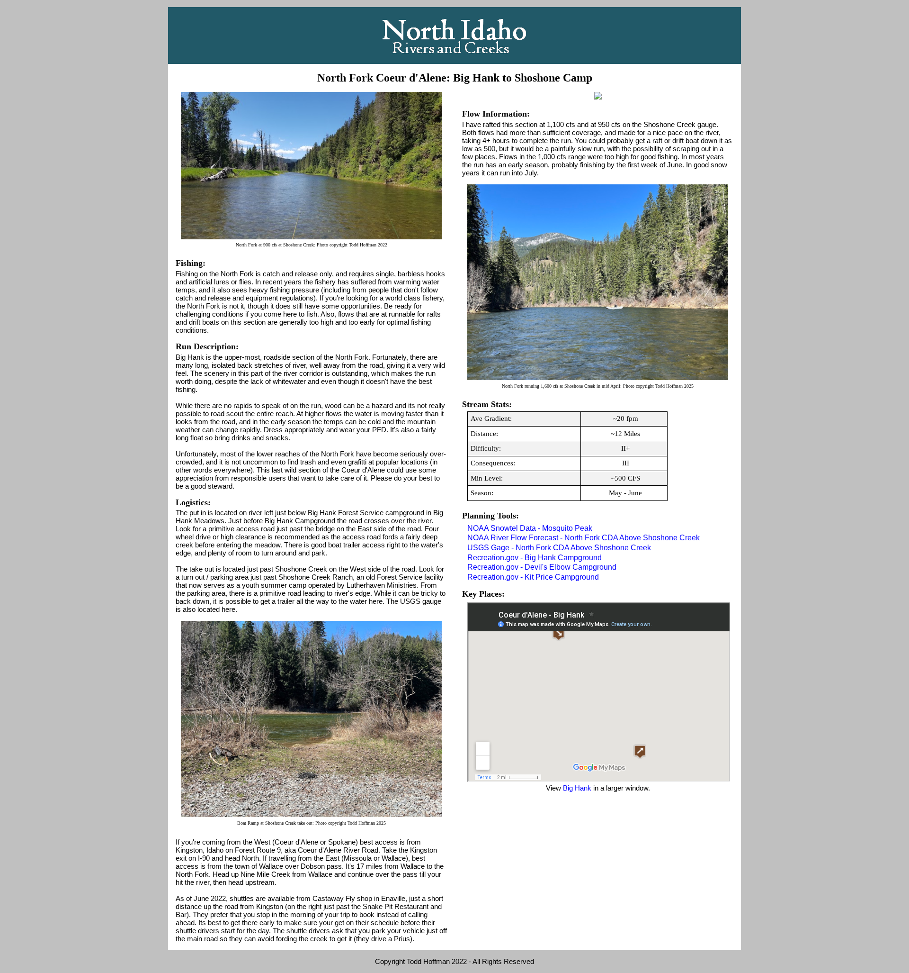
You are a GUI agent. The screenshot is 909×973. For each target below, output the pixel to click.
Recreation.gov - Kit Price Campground (533, 577)
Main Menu (454, 35)
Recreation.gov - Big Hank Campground (534, 558)
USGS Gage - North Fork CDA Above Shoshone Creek (559, 548)
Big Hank (577, 788)
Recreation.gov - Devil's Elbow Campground (541, 567)
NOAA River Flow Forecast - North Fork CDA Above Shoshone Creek (583, 538)
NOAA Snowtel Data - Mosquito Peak (529, 528)
